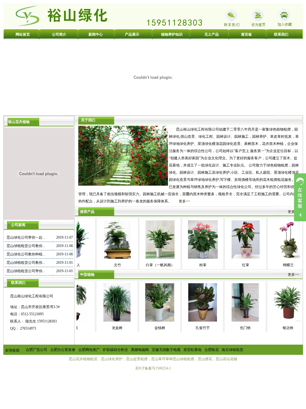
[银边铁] (277, 320)
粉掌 (191, 265)
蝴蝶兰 (277, 265)
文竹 (106, 265)
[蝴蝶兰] (277, 257)
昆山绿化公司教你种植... (26, 254)
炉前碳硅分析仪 (115, 350)
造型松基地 (192, 350)
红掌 (234, 265)
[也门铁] (234, 320)
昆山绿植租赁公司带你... (26, 271)
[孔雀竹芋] (191, 320)
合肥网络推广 (89, 350)
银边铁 (277, 328)
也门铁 (234, 328)
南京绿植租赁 (232, 350)
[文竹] (106, 257)
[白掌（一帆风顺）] (148, 257)
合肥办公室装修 (62, 350)
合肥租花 (211, 350)
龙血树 (106, 328)
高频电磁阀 (140, 350)
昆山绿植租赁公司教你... (26, 246)
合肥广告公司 (36, 350)
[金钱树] (148, 320)
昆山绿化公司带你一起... (26, 237)
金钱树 (148, 328)
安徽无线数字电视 (166, 350)
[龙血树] (106, 320)
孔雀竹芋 (191, 328)
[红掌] (235, 257)
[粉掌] (192, 257)
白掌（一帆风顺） (149, 265)
